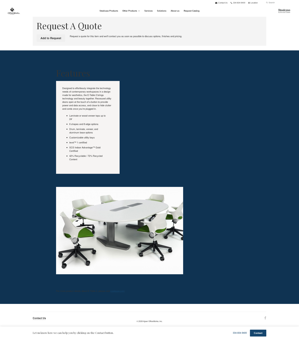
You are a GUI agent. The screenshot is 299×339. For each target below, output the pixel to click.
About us (175, 11)
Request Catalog (191, 11)
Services (148, 11)
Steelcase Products (109, 11)
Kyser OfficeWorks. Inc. (152, 321)
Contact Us (223, 3)
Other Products (129, 11)
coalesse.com (117, 291)
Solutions (161, 11)
